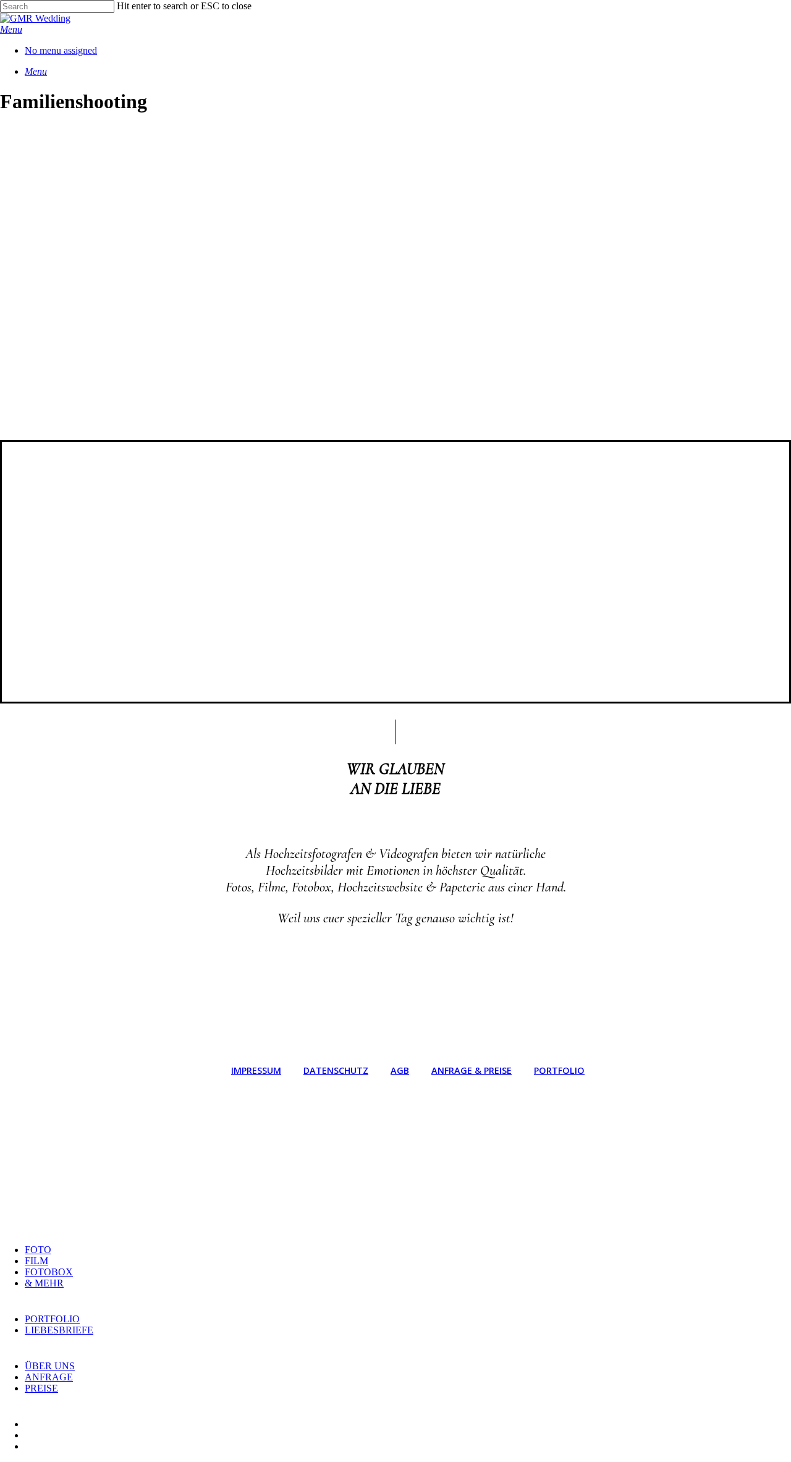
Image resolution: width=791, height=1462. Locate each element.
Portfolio (559, 1070)
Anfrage (49, 1377)
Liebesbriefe (59, 1330)
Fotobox (49, 1272)
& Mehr (44, 1283)
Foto (38, 1249)
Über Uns (50, 1366)
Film (36, 1261)
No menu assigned (61, 50)
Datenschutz (335, 1070)
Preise (41, 1388)
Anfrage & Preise (471, 1070)
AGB (400, 1070)
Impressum (256, 1070)
